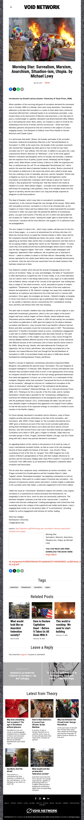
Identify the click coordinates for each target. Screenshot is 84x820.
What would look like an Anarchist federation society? (16, 628)
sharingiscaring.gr (74, 817)
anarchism (14, 587)
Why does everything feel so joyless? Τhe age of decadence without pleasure (15, 723)
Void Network (8, 817)
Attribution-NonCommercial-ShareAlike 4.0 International (43, 817)
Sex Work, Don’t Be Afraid (14, 770)
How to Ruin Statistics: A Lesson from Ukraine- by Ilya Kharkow (42, 723)
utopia (47, 587)
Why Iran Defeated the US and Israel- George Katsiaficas (66, 722)
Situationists (26, 587)
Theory (47, 83)
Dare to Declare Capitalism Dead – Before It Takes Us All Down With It (41, 628)
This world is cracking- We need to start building (63, 626)
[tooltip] (10, 89)
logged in (24, 654)
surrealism (38, 587)
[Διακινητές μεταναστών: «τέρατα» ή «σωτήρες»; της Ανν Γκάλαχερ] (22, 674)
